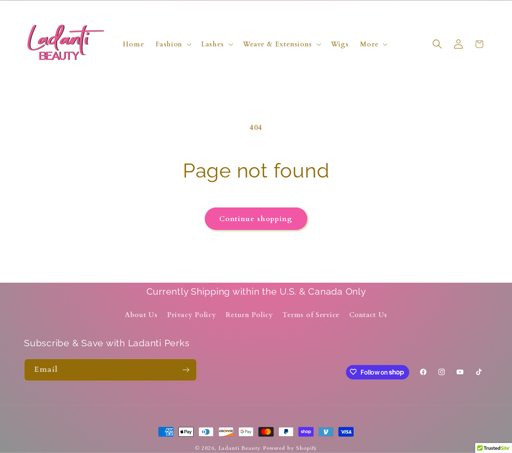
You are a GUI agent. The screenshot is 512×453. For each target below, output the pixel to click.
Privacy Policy (191, 314)
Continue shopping (255, 219)
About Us (141, 314)
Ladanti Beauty (239, 448)
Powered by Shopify (290, 448)
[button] (173, 44)
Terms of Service (311, 314)
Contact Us (368, 314)
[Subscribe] (185, 370)
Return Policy (249, 314)
